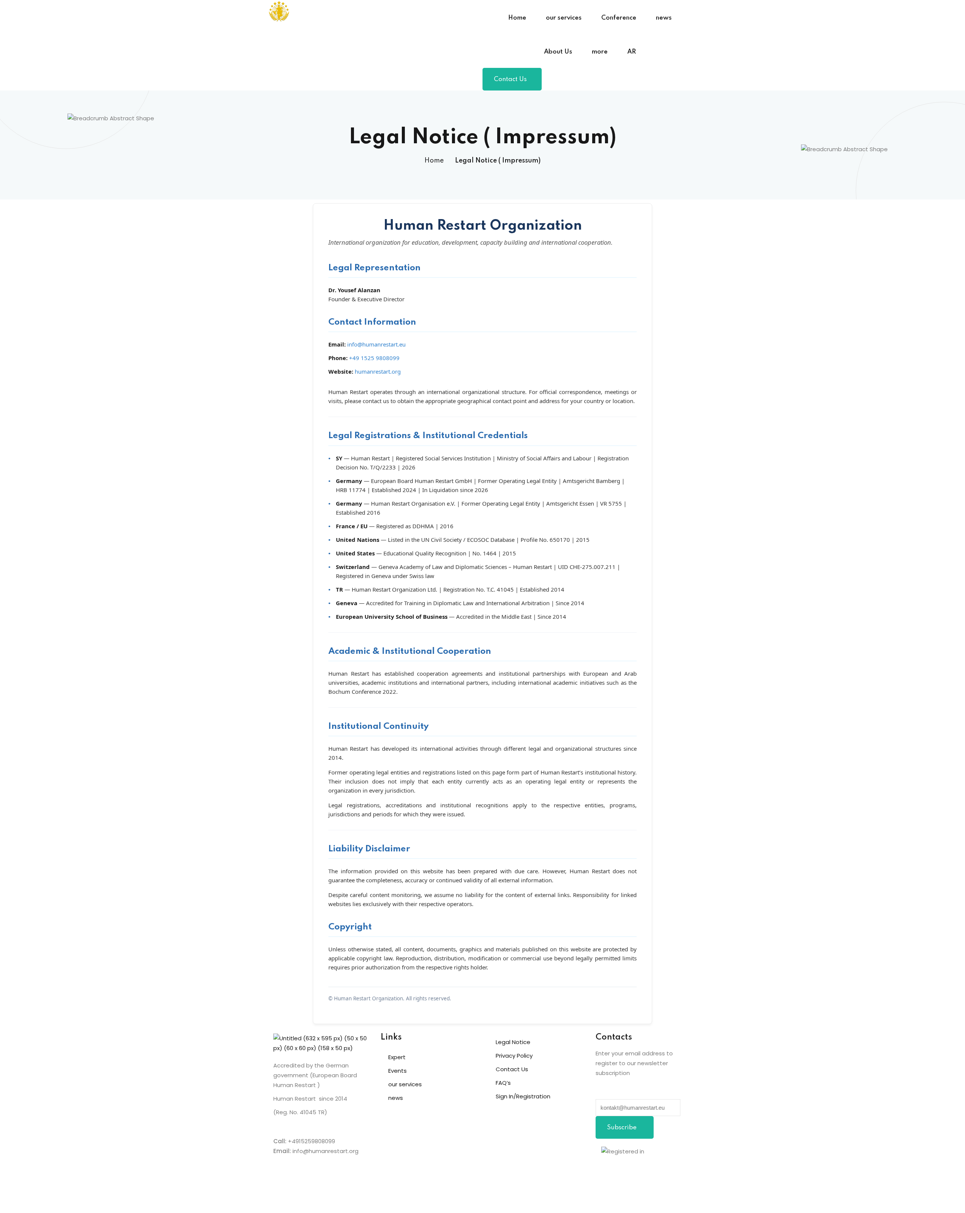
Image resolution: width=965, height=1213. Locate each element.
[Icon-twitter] (666, 1173)
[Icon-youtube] (605, 1194)
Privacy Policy (514, 1056)
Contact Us (510, 79)
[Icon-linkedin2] (625, 1173)
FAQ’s (503, 1083)
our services (564, 18)
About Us (558, 52)
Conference (618, 18)
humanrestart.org (378, 371)
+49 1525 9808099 (374, 358)
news (664, 18)
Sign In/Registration (523, 1096)
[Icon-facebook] (605, 1173)
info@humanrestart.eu (376, 344)
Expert (397, 1057)
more (600, 52)
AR (631, 52)
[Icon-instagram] (645, 1173)
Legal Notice (513, 1042)
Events (397, 1071)
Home (517, 18)
